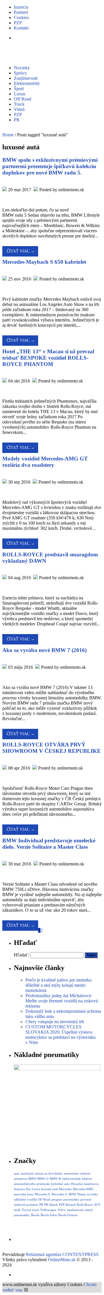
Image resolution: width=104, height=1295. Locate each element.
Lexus (36, 1189)
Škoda (35, 1215)
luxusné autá (49, 1189)
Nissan (81, 1194)
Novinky (22, 67)
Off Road (22, 98)
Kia (28, 1189)
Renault (71, 1204)
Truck (19, 104)
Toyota (26, 1210)
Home (8, 134)
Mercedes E (42, 1194)
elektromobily (71, 1178)
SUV (97, 1204)
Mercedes (65, 1189)
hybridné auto (60, 1184)
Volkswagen (48, 1210)
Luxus (19, 93)
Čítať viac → (21, 251)
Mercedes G (59, 1194)
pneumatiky (71, 1199)
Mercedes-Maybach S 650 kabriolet (44, 262)
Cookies (21, 17)
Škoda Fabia (48, 1215)
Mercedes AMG (83, 1189)
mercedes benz (24, 1194)
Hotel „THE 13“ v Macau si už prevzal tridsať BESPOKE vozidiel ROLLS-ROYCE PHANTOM (48, 357)
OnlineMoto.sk (61, 1259)
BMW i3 (43, 1178)
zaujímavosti (75, 1210)
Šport (19, 88)
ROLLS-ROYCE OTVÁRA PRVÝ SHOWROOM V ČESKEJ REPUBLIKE (51, 748)
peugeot (56, 1199)
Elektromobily (27, 83)
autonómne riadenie (77, 1173)
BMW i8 (55, 1178)
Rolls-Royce (85, 1204)
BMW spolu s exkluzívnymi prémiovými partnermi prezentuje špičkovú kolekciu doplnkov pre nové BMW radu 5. (50, 166)
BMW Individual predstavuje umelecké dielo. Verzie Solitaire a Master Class (48, 843)
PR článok (51, 1204)
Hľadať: (21, 954)
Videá (19, 109)
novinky (92, 1194)
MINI (72, 1194)
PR (17, 119)
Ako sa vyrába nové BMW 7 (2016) (44, 650)
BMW (32, 1178)
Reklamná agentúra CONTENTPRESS (62, 1254)
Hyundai (77, 1184)
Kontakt (21, 27)
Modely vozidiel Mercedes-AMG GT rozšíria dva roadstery (45, 462)
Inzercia (21, 7)
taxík (17, 1210)
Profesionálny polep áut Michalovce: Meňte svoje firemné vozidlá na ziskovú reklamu (61, 1000)
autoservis (20, 1178)
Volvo (61, 1210)
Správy (20, 72)
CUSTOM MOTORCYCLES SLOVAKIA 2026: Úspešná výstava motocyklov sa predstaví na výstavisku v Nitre (60, 1034)
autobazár (27, 1173)
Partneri (21, 12)
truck (35, 1210)
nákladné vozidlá (25, 1199)
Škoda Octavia (67, 1215)
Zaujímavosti (26, 78)
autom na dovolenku (49, 1173)
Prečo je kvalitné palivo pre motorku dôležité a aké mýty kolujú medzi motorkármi (58, 985)
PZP (18, 22)
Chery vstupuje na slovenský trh (54, 1021)
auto (17, 1173)
